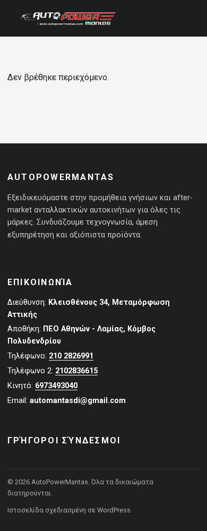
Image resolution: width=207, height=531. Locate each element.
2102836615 (76, 370)
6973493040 (56, 385)
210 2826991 (71, 356)
